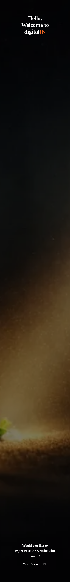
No (45, 564)
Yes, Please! (31, 564)
